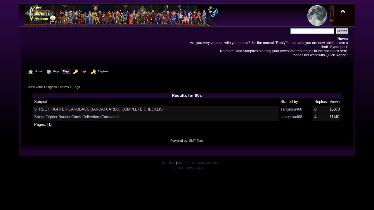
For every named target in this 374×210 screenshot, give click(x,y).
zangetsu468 (291, 109)
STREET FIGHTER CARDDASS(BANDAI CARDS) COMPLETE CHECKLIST (99, 109)
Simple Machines (207, 162)
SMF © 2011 (186, 162)
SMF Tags (196, 140)
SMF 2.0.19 (167, 162)
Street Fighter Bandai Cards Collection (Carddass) (76, 117)
